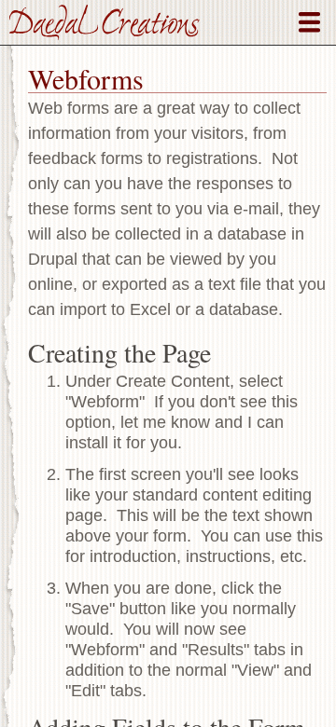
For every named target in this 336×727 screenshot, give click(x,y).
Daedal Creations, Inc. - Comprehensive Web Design (104, 22)
